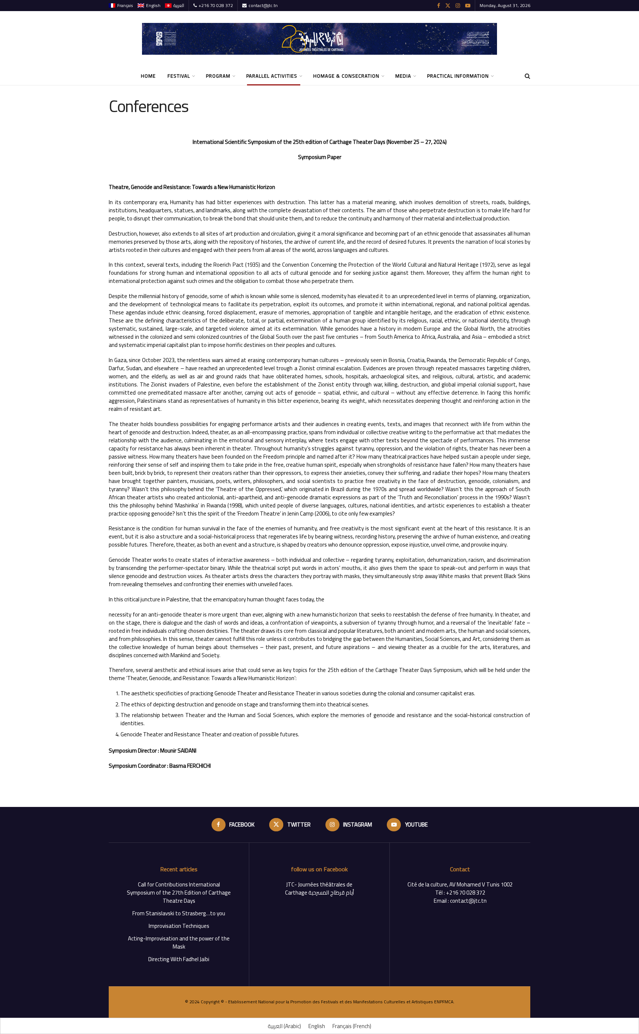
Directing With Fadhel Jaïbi (178, 959)
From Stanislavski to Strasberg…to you (178, 913)
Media (403, 75)
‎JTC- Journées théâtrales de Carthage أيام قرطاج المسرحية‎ (319, 888)
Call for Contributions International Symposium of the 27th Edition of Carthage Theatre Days (179, 892)
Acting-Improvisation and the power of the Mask (179, 942)
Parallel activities (271, 75)
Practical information (458, 75)
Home (148, 75)
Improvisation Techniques (179, 925)
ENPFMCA (443, 1001)
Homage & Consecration (346, 75)
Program (218, 75)
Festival (179, 75)
